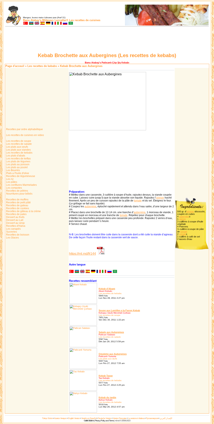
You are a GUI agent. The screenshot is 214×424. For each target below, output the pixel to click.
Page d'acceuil (14, 66)
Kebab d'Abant (107, 288)
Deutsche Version (104, 418)
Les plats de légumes (17, 161)
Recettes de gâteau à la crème (23, 211)
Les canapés (13, 228)
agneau (190, 211)
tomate (138, 200)
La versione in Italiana (136, 418)
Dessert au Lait (14, 220)
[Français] (98, 272)
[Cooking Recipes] (36, 23)
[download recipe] (101, 253)
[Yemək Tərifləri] (31, 23)
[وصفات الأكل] (70, 23)
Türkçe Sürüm (47, 418)
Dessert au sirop (15, 223)
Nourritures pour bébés (18, 193)
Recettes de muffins (16, 199)
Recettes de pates (16, 214)
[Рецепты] (64, 23)
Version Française (119, 418)
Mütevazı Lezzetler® (55, 20)
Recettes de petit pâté (18, 202)
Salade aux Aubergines (111, 332)
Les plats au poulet (16, 167)
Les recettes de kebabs (42, 66)
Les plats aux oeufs (16, 146)
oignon (160, 197)
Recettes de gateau (16, 205)
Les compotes (13, 187)
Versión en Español (88, 418)
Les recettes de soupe (18, 141)
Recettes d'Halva (15, 225)
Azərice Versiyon (60, 418)
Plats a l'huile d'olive (17, 173)
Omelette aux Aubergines (113, 354)
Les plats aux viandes (18, 149)
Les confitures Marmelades (21, 184)
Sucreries (11, 231)
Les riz (9, 179)
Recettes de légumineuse (20, 176)
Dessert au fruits (14, 217)
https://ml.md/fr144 (82, 253)
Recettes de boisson (17, 234)
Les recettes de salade (18, 143)
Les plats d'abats (15, 155)
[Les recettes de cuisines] (53, 23)
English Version (74, 418)
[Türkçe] (71, 272)
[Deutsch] (93, 272)
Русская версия (152, 418)
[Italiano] (104, 272)
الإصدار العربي (166, 418)
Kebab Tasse (106, 375)
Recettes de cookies (17, 208)
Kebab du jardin (107, 397)
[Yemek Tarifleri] (25, 23)
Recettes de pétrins (16, 190)
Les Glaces (12, 237)
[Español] (87, 272)
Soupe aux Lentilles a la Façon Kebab (119, 310)
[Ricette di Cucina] (59, 23)
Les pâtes (11, 182)
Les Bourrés (12, 170)
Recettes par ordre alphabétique (24, 129)
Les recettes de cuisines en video (24, 135)
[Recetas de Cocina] (42, 23)
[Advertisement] (107, 40)
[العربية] (114, 272)
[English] (82, 272)
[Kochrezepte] (48, 23)
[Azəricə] (76, 272)
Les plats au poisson (17, 164)
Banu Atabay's (32, 20)
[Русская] (109, 272)
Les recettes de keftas (18, 158)
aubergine (90, 206)
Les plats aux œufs (108, 358)
